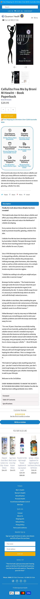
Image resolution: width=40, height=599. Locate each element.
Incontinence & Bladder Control (20, 502)
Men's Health (20, 490)
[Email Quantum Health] (24, 581)
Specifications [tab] (8, 404)
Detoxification (20, 496)
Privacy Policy (20, 525)
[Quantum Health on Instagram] (21, 581)
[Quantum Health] (12, 16)
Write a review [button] (20, 422)
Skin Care (20, 505)
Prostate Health (20, 499)
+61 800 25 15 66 (29, 577)
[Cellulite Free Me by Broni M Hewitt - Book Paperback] (20, 44)
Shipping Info (20, 519)
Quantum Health (22, 588)
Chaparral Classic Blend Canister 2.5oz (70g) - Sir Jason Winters (4, 463)
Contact (20, 513)
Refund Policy (20, 522)
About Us (20, 516)
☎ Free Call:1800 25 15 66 (10, 20)
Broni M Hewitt (6, 100)
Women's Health (20, 493)
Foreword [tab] (6, 396)
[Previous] (14, 67)
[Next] (25, 67)
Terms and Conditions (20, 528)
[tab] (20, 204)
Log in (10, 11)
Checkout (28, 11)
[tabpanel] (20, 300)
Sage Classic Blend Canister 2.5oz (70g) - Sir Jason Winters (12, 463)
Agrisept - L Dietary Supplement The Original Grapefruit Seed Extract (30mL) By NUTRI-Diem (34, 463)
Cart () (19, 11)
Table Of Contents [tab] (9, 400)
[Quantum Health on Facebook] (17, 581)
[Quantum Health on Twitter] (13, 581)
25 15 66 (12, 577)
